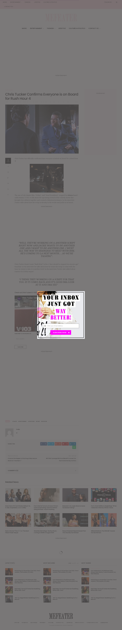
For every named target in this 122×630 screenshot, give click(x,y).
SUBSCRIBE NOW (60, 332)
